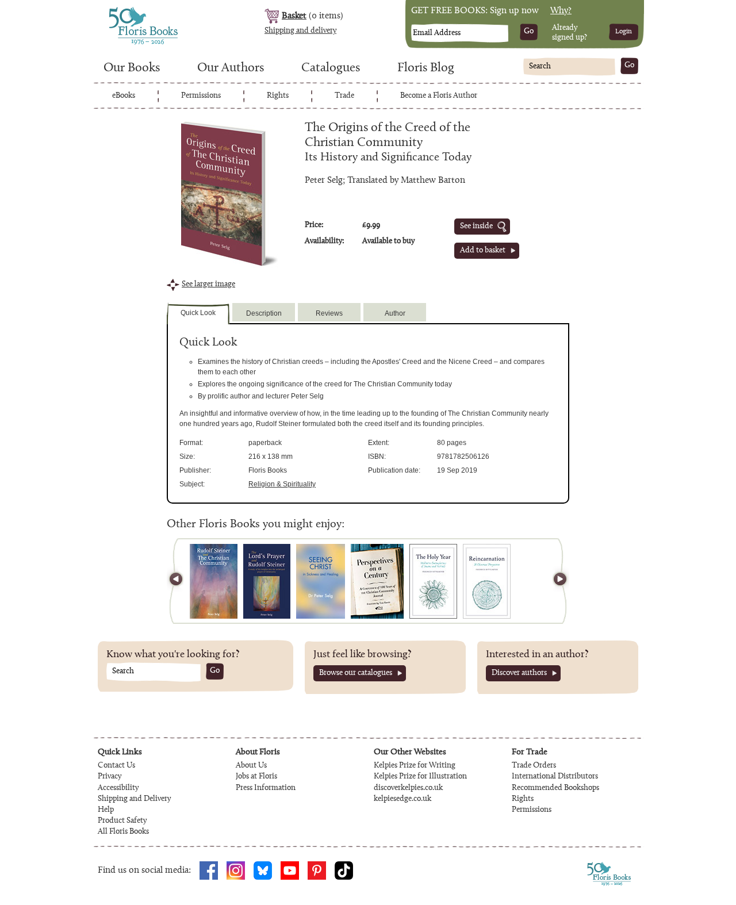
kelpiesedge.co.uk (402, 799)
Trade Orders (534, 766)
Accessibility (118, 788)
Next (554, 581)
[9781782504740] (487, 581)
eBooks (123, 96)
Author (395, 313)
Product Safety (122, 821)
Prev (181, 581)
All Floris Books (123, 832)
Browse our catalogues (355, 673)
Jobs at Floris (256, 777)
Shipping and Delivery (134, 799)
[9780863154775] (320, 581)
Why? (561, 11)
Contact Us (116, 766)
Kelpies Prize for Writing (414, 766)
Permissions (201, 96)
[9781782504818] (213, 581)
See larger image (208, 285)
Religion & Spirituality (282, 484)
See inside (476, 227)
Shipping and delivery (300, 31)
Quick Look (198, 313)
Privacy (109, 777)
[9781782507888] (377, 581)
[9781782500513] (266, 581)
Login (623, 31)
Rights (278, 96)
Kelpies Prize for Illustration (420, 777)
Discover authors (519, 673)
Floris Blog (425, 68)
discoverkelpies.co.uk (408, 788)
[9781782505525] (433, 581)
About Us (251, 766)
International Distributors (555, 777)
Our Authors (230, 68)
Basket (294, 16)
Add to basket (482, 251)
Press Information (266, 788)
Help (106, 810)
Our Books (131, 68)
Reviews (329, 313)
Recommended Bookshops (555, 788)
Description (264, 313)
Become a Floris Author (438, 96)
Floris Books (122, 10)
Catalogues (330, 68)
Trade (344, 96)
